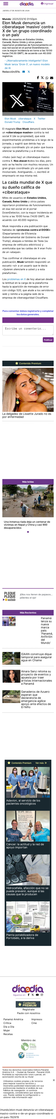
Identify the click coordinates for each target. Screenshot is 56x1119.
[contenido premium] (28, 1004)
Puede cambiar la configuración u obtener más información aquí (21, 1096)
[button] (6, 509)
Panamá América (13, 1019)
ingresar (49, 3)
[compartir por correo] (51, 77)
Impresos (36, 1019)
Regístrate (29, 1009)
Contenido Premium (30, 363)
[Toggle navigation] (5, 3)
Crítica (7, 1023)
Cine (34, 1023)
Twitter (41, 118)
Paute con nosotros (28, 1013)
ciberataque (24, 118)
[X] (32, 994)
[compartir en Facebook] (38, 77)
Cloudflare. (29, 122)
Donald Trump (12, 122)
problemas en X (16, 279)
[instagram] (42, 994)
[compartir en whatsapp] (47, 77)
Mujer (6, 1030)
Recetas (8, 1034)
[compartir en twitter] (42, 77)
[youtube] (37, 994)
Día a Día (8, 1026)
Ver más (39, 763)
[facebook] (28, 994)
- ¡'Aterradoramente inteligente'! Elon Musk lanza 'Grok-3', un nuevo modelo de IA (27, 64)
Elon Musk (10, 118)
